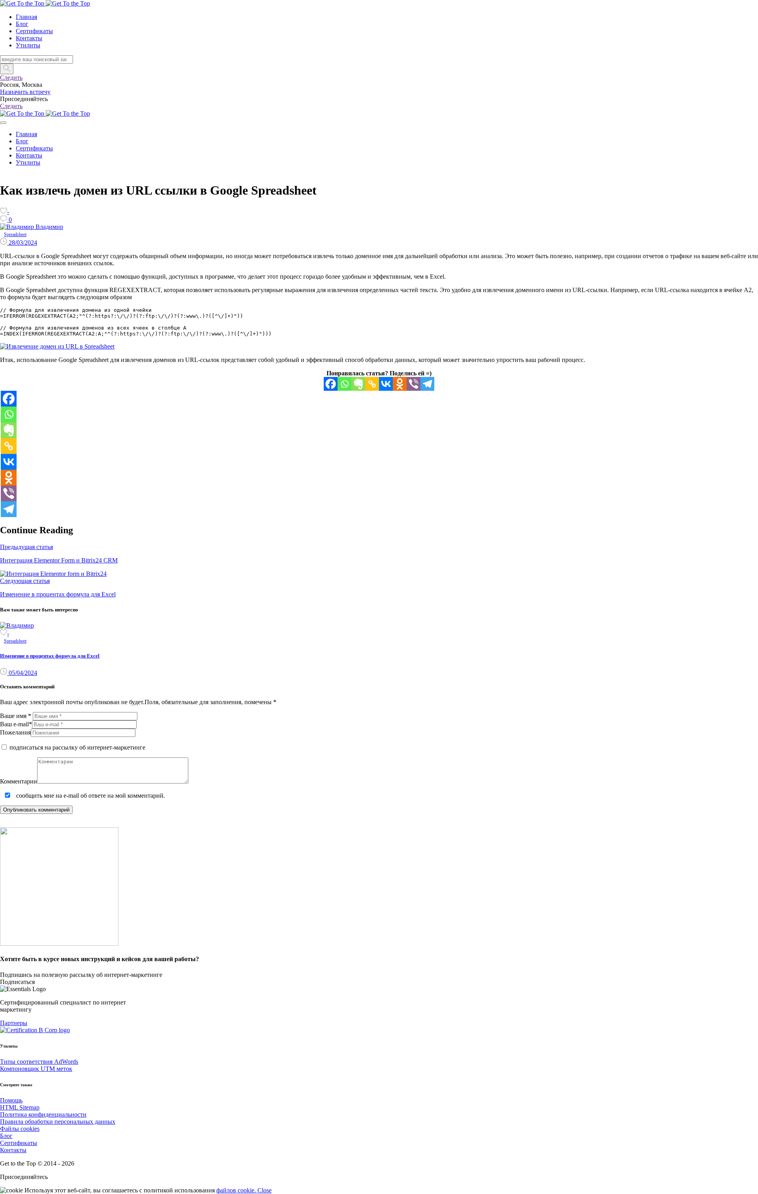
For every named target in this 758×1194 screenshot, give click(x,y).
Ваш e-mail (16, 724)
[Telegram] (427, 384)
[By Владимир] (17, 625)
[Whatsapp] (344, 384)
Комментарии (18, 781)
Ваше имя (16, 715)
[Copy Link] (372, 384)
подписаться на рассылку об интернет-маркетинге (76, 747)
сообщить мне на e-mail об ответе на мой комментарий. (90, 795)
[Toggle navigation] (3, 123)
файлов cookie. (236, 1190)
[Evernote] (358, 384)
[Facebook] (331, 384)
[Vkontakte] (386, 384)
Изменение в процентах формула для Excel (49, 656)
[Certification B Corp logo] (35, 1030)
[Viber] (413, 384)
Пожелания (15, 732)
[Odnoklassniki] (400, 384)
